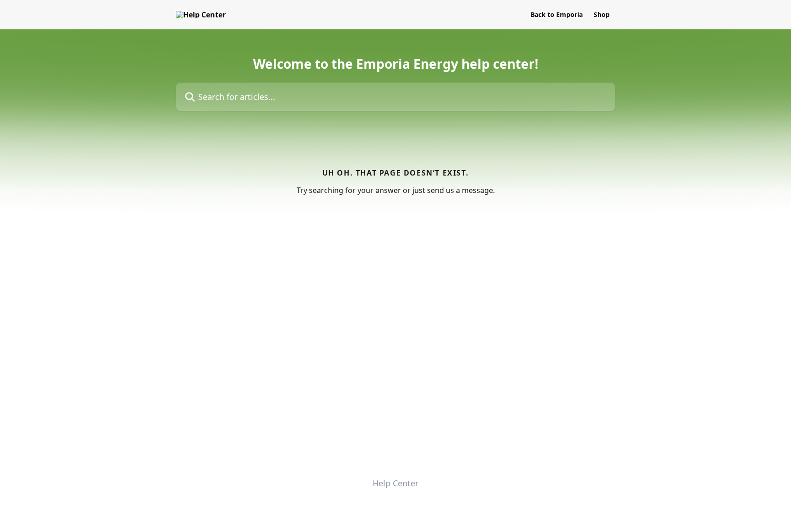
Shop (602, 14)
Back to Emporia (557, 14)
